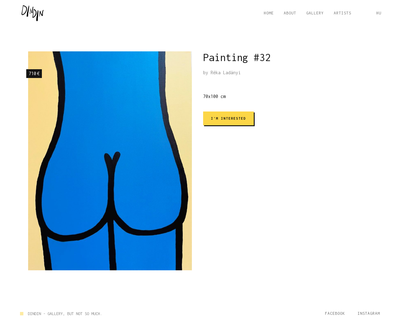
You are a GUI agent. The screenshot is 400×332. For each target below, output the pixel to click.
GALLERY (315, 13)
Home (269, 13)
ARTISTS (342, 13)
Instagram (369, 313)
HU (378, 13)
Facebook (335, 313)
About (290, 13)
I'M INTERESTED (228, 118)
